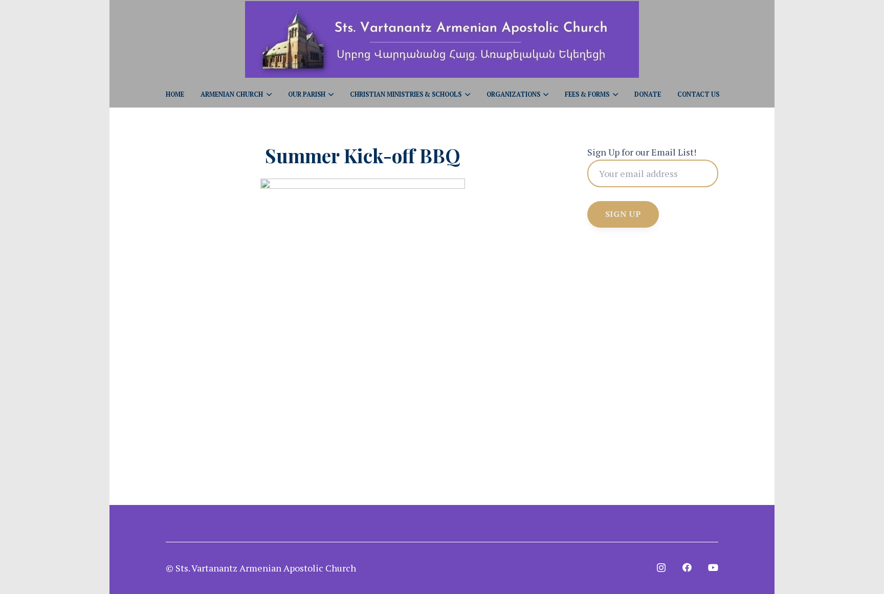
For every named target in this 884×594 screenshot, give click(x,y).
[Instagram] (661, 568)
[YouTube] (713, 567)
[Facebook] (687, 567)
